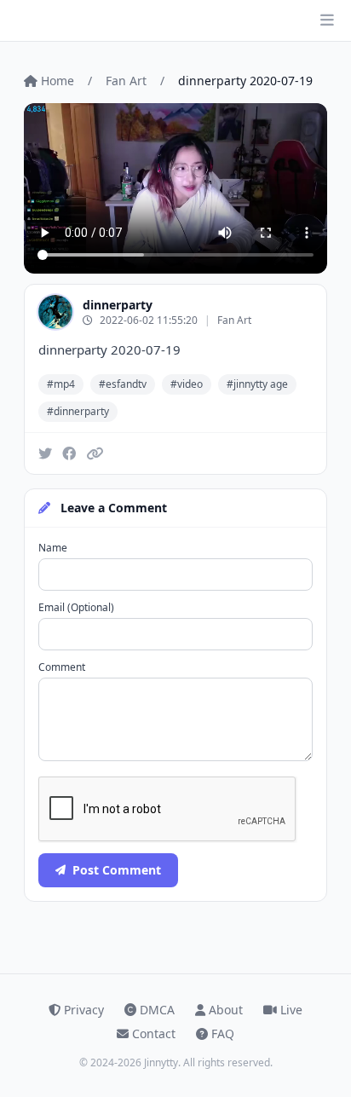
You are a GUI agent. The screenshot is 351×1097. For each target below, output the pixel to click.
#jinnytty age (257, 384)
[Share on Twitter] (45, 453)
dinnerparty (117, 305)
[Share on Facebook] (69, 453)
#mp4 (61, 384)
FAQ (222, 1033)
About (226, 1010)
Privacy (84, 1010)
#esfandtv (123, 384)
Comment (61, 667)
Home (57, 80)
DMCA (157, 1010)
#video (186, 384)
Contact (154, 1033)
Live (291, 1010)
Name (52, 548)
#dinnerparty (78, 411)
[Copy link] (94, 453)
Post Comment (116, 870)
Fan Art (126, 80)
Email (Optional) (76, 608)
